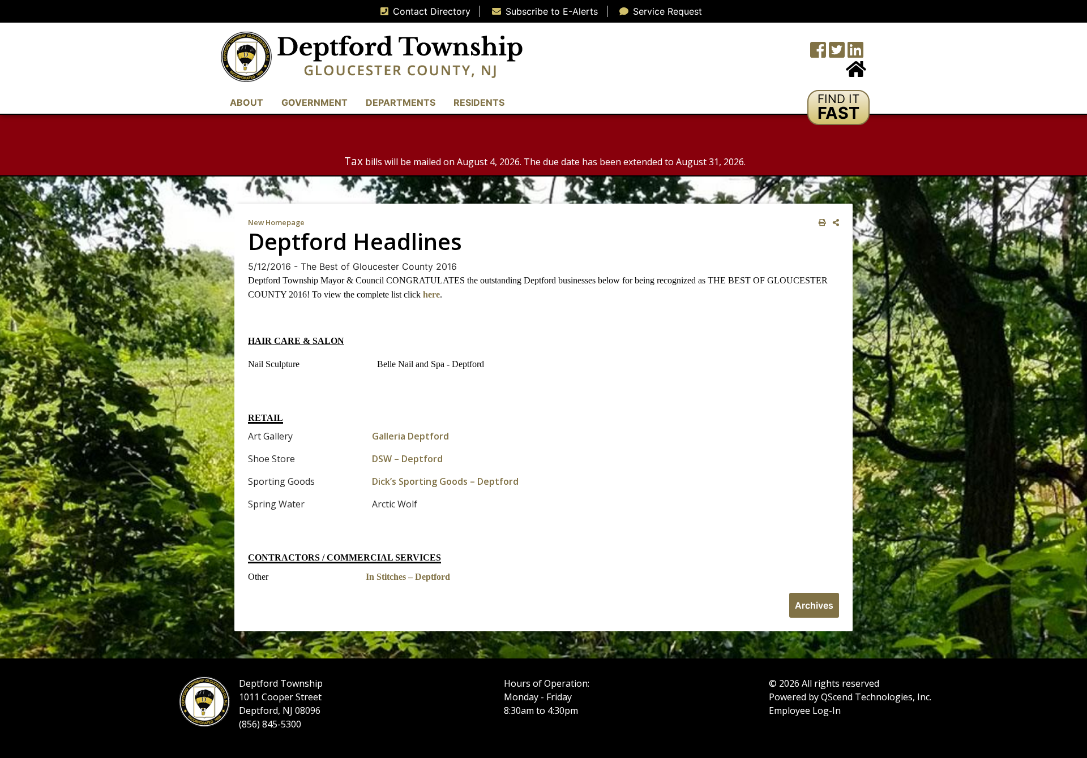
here (431, 294)
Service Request (667, 11)
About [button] (246, 102)
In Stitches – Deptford (408, 577)
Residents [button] (478, 102)
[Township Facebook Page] (818, 53)
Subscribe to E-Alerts (552, 11)
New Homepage (276, 222)
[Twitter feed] (837, 53)
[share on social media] (833, 222)
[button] (838, 107)
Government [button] (314, 102)
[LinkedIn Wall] (855, 53)
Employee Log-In (805, 710)
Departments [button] (400, 102)
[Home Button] (856, 72)
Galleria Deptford (410, 436)
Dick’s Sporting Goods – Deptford (445, 481)
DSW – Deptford (407, 459)
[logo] (372, 56)
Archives (814, 605)
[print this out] (820, 222)
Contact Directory (431, 11)
